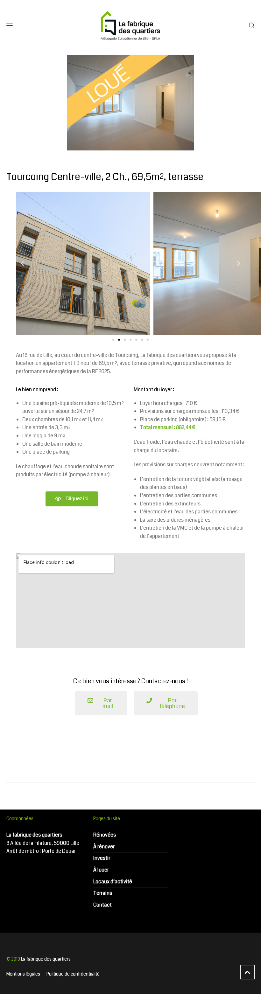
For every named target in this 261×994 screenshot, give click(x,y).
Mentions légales (23, 974)
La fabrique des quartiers (46, 959)
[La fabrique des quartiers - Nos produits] (130, 25)
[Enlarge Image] (130, 102)
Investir (101, 858)
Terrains (102, 893)
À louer (101, 869)
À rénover (104, 846)
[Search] (250, 25)
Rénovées (104, 834)
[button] (113, 340)
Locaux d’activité (112, 881)
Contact (102, 904)
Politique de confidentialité (73, 974)
